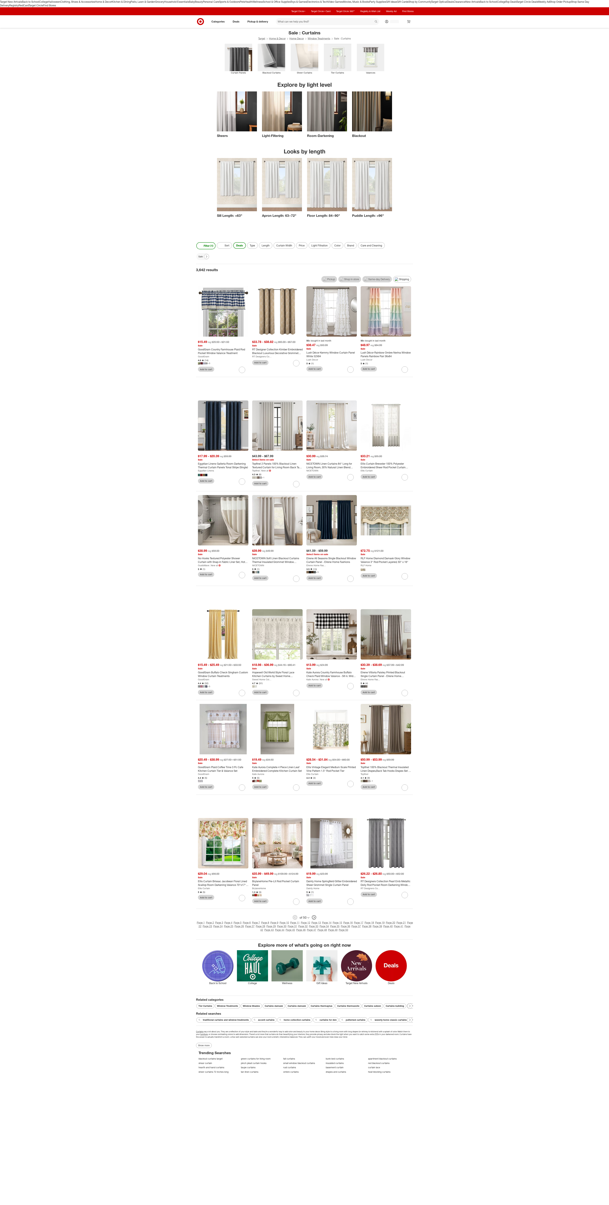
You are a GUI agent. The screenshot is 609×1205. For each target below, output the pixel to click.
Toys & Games (299, 1)
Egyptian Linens (206, 470)
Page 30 (281, 926)
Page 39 (377, 926)
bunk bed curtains (335, 1058)
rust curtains (289, 1067)
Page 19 (380, 922)
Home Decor (296, 38)
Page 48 (322, 929)
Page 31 (292, 926)
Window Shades (251, 1006)
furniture (204, 1034)
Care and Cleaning (371, 245)
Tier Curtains (205, 1006)
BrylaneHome (259, 888)
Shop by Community (419, 1)
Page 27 (250, 926)
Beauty (199, 1)
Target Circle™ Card (321, 11)
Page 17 (358, 922)
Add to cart (206, 369)
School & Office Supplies (277, 1)
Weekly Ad (544, 1)
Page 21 (401, 922)
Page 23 (207, 926)
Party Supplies (377, 1)
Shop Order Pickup (560, 1)
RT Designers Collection (262, 356)
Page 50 (343, 929)
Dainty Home (312, 888)
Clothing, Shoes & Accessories (77, 1)
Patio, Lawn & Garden (143, 1)
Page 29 (271, 926)
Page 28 (260, 926)
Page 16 (348, 922)
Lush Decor (312, 359)
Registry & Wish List (370, 11)
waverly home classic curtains (391, 1019)
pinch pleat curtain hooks (253, 1063)
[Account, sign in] (393, 21)
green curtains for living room (256, 1058)
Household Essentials (176, 1)
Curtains (199, 1031)
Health (248, 1)
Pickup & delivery (257, 21)
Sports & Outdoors (229, 1)
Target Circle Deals (527, 1)
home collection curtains (297, 1019)
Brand (350, 245)
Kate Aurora (312, 679)
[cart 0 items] (408, 21)
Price (302, 245)
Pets (242, 1)
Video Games (335, 1)
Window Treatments (319, 38)
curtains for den (328, 1019)
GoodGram (203, 356)
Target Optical (439, 1)
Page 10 (284, 922)
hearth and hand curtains (211, 1067)
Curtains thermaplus (321, 1006)
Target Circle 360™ (345, 11)
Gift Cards (402, 1)
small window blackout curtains (299, 1063)
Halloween (54, 1)
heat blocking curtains (379, 1072)
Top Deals (511, 1)
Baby (192, 1)
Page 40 (388, 926)
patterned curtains (355, 1019)
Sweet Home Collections (262, 679)
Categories (218, 21)
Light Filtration (319, 245)
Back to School (30, 1)
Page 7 (256, 922)
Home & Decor (103, 1)
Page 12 (305, 922)
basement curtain (335, 1067)
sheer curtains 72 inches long (214, 1072)
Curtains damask (274, 1006)
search (376, 21)
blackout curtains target (211, 1058)
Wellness (257, 1)
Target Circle (36, 5)
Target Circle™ (298, 11)
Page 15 (337, 922)
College (43, 1)
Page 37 (356, 926)
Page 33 (313, 926)
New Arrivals (472, 1)
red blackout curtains (379, 1063)
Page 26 (239, 926)
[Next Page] (409, 245)
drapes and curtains (336, 1072)
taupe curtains (248, 1067)
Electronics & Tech (317, 1)
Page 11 (295, 922)
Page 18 (369, 922)
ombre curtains (291, 1072)
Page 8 (265, 922)
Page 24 (218, 926)
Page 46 (301, 929)
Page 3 (219, 922)
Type (252, 245)
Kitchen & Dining (121, 1)
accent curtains (266, 1019)
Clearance (459, 1)
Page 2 (210, 922)
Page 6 (247, 922)
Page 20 (390, 922)
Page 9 (274, 922)
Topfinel (256, 470)
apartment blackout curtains (382, 1058)
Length (266, 245)
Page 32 (303, 926)
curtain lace (374, 1067)
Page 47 (311, 929)
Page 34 (324, 926)
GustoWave (203, 565)
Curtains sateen (372, 1006)
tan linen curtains (249, 1072)
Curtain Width (284, 245)
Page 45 (290, 929)
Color (337, 245)
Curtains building (395, 1006)
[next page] (314, 917)
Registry (14, 5)
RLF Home (366, 565)
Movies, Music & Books (356, 1)
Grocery (159, 1)
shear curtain (205, 1063)
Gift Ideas (391, 1)
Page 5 (238, 922)
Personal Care (211, 1)
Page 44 (279, 929)
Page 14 (326, 922)
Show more (204, 1045)
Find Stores (49, 5)
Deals (450, 1)
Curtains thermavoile (348, 1006)
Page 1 (201, 922)
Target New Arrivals (11, 1)
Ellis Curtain (367, 470)
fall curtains (289, 1058)
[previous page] (295, 917)
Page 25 (228, 926)
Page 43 (269, 929)
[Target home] (200, 21)
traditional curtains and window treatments (226, 1019)
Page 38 (366, 926)
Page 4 (228, 922)
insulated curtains (335, 1063)
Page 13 (316, 922)
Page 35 (335, 926)
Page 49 (332, 929)
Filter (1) (208, 245)
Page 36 (345, 926)
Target (261, 38)
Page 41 (398, 926)
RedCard (24, 5)
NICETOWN (312, 470)
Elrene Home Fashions (316, 565)
